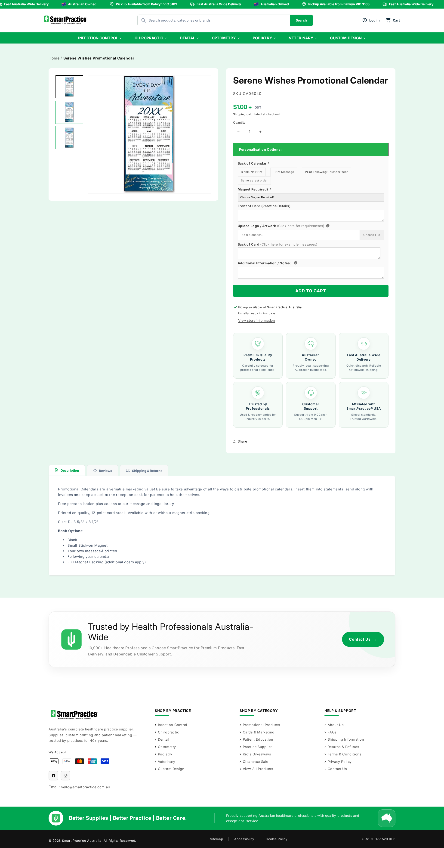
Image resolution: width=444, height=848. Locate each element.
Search (301, 20)
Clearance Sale (255, 762)
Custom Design (171, 769)
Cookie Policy (277, 839)
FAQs (332, 732)
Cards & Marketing (258, 732)
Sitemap (216, 839)
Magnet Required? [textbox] (255, 189)
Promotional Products (261, 725)
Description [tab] (70, 470)
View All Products (258, 769)
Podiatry (165, 754)
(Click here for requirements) (300, 226)
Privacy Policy (340, 762)
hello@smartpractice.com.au (85, 787)
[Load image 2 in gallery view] (69, 112)
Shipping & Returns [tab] (147, 471)
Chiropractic (168, 732)
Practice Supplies (258, 747)
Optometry (167, 747)
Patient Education (258, 739)
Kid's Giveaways (257, 754)
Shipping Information (346, 739)
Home (54, 58)
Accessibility (244, 839)
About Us (336, 725)
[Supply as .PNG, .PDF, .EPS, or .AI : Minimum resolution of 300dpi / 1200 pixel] (328, 226)
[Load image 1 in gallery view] (69, 86)
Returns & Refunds (343, 747)
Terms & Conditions (344, 754)
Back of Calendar (254, 163)
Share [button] (242, 441)
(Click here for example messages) (288, 244)
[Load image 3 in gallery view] (69, 137)
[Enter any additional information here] (295, 263)
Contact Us (363, 639)
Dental (163, 739)
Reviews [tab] (105, 471)
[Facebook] (53, 775)
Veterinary (166, 762)
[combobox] (209, 20)
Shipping (239, 114)
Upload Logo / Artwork (289, 225)
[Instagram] (65, 775)
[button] (392, 20)
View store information (256, 320)
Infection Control (172, 725)
